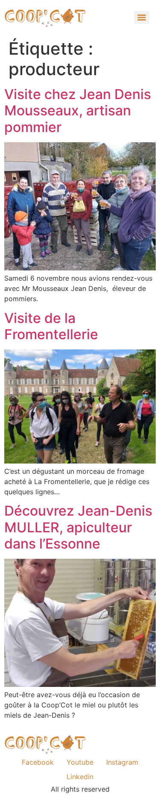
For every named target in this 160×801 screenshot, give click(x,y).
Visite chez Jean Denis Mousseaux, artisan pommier (77, 110)
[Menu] (141, 17)
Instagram (122, 762)
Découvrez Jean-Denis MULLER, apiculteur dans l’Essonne (78, 527)
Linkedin (80, 776)
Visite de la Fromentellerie (51, 326)
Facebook (38, 762)
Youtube (80, 762)
